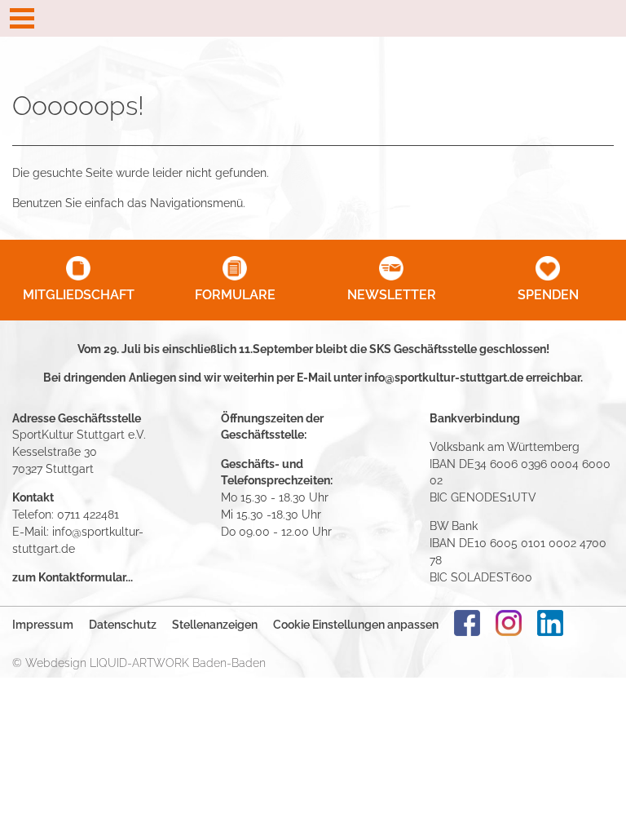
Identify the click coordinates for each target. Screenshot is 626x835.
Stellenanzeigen (215, 624)
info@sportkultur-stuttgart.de (443, 377)
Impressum (42, 624)
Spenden (548, 295)
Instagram (509, 623)
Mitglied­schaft (78, 295)
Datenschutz (122, 624)
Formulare (235, 295)
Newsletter (391, 295)
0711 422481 (88, 514)
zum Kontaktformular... (72, 577)
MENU (313, 18)
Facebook (467, 623)
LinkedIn (550, 623)
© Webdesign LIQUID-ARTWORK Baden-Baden (139, 662)
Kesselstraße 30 (54, 451)
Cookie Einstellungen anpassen (356, 624)
